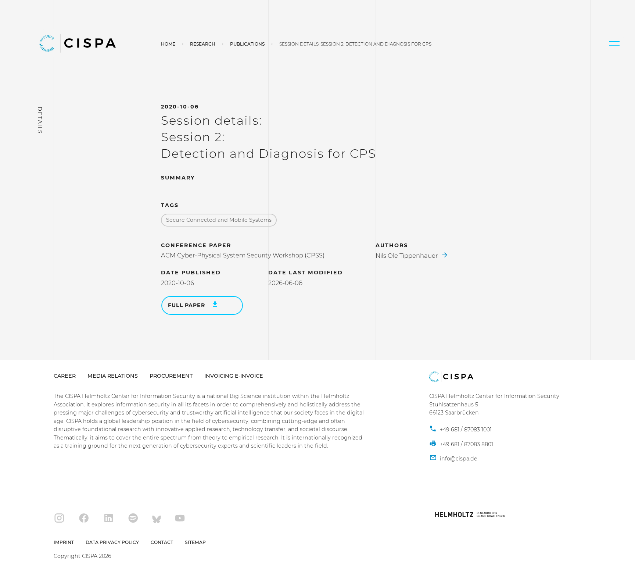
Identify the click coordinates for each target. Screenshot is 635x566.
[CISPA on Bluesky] (156, 518)
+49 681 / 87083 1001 (465, 429)
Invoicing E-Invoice (233, 376)
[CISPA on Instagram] (59, 518)
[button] (614, 43)
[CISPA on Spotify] (133, 518)
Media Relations (112, 376)
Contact (162, 542)
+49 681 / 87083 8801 (465, 444)
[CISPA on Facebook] (84, 518)
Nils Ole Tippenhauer (407, 255)
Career (65, 376)
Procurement (171, 376)
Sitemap (195, 542)
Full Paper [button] (187, 305)
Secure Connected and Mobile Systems (219, 220)
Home (168, 44)
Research (202, 44)
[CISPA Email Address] (453, 459)
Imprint (64, 542)
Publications (247, 44)
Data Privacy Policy (112, 542)
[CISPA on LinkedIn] (108, 518)
